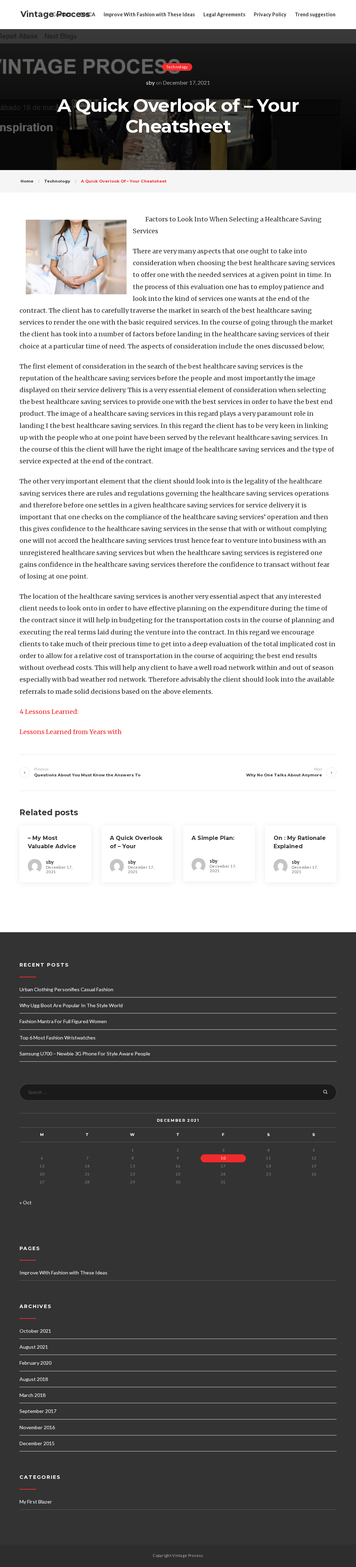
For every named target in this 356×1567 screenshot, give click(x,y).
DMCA (87, 14)
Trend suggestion (315, 14)
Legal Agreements (224, 14)
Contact (62, 14)
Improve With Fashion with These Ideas (149, 14)
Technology (177, 67)
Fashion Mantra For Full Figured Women (63, 1021)
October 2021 (35, 1331)
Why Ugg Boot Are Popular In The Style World (71, 1005)
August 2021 (33, 1347)
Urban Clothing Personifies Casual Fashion (66, 989)
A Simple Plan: (213, 838)
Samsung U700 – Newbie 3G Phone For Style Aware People (84, 1053)
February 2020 (35, 1363)
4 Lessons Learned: (49, 712)
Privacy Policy (270, 14)
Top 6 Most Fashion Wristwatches (57, 1038)
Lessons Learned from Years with (70, 732)
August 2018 (33, 1379)
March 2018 (32, 1395)
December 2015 (37, 1443)
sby (150, 82)
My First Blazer (35, 1502)
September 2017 (37, 1411)
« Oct (25, 1202)
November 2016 (37, 1427)
